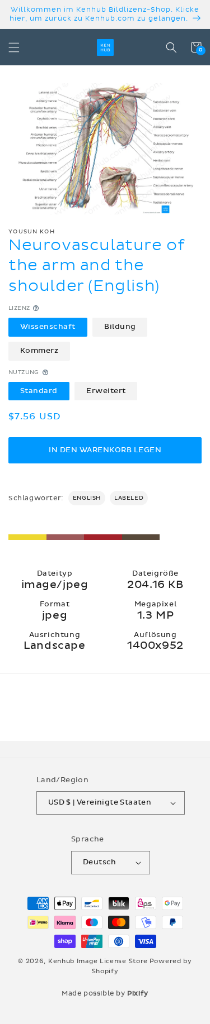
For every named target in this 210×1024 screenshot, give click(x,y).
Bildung (120, 326)
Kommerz (39, 350)
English (87, 498)
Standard (39, 390)
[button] (14, 47)
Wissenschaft (48, 326)
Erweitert (106, 390)
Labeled (128, 498)
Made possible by (105, 993)
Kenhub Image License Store (98, 961)
